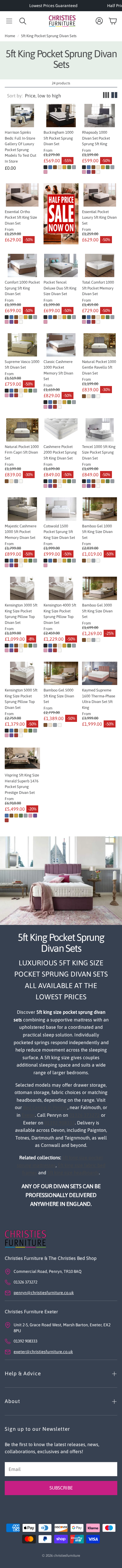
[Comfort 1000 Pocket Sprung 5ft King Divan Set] (22, 265)
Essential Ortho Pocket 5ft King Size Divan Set (21, 217)
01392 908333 (59, 1122)
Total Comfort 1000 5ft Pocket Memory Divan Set (98, 288)
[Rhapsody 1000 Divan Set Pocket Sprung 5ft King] (99, 115)
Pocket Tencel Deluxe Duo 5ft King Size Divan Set (60, 288)
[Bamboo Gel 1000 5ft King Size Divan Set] (99, 509)
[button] (9, 21)
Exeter (28, 1115)
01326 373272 (84, 1115)
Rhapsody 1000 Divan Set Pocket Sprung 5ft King (96, 138)
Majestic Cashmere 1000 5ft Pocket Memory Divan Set (20, 532)
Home (10, 36)
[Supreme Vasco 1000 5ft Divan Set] (22, 345)
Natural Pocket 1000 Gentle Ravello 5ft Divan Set (99, 367)
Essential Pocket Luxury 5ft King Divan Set (99, 217)
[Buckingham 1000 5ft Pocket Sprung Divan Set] (61, 115)
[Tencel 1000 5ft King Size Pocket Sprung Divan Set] (99, 430)
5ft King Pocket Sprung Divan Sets (48, 36)
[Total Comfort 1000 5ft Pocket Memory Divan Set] (99, 265)
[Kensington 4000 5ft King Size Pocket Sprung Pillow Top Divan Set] (61, 588)
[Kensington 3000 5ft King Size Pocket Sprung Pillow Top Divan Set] (22, 588)
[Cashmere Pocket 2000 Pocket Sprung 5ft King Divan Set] (61, 430)
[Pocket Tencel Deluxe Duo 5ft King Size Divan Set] (61, 265)
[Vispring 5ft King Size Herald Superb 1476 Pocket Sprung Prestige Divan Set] (22, 758)
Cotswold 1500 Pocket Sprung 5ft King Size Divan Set (59, 532)
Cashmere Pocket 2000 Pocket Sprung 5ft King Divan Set (60, 452)
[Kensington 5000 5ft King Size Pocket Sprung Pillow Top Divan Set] (22, 673)
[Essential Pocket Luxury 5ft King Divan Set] (99, 195)
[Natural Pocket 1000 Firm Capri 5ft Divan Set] (22, 430)
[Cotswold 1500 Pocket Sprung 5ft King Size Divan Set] (61, 509)
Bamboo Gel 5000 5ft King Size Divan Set (59, 696)
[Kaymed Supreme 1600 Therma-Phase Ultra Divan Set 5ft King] (99, 673)
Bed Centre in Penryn (45, 1107)
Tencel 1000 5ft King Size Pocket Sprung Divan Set (98, 452)
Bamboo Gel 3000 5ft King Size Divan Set (97, 611)
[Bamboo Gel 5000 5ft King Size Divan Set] (61, 673)
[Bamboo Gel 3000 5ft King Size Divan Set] (99, 588)
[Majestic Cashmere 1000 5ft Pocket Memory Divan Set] (22, 509)
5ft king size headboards (73, 1172)
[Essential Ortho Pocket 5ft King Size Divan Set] (22, 195)
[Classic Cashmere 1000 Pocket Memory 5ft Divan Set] (61, 345)
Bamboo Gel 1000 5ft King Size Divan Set (97, 532)
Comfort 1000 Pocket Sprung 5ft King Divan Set (22, 288)
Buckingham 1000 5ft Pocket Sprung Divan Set (58, 138)
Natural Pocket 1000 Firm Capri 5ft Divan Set (22, 452)
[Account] (99, 21)
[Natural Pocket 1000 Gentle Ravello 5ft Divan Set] (99, 345)
